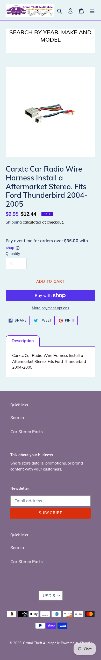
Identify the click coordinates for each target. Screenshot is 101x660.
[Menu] (92, 10)
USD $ (49, 595)
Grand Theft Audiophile (41, 643)
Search (17, 417)
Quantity (13, 253)
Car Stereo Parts (26, 431)
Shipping (14, 222)
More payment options (50, 308)
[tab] (23, 341)
